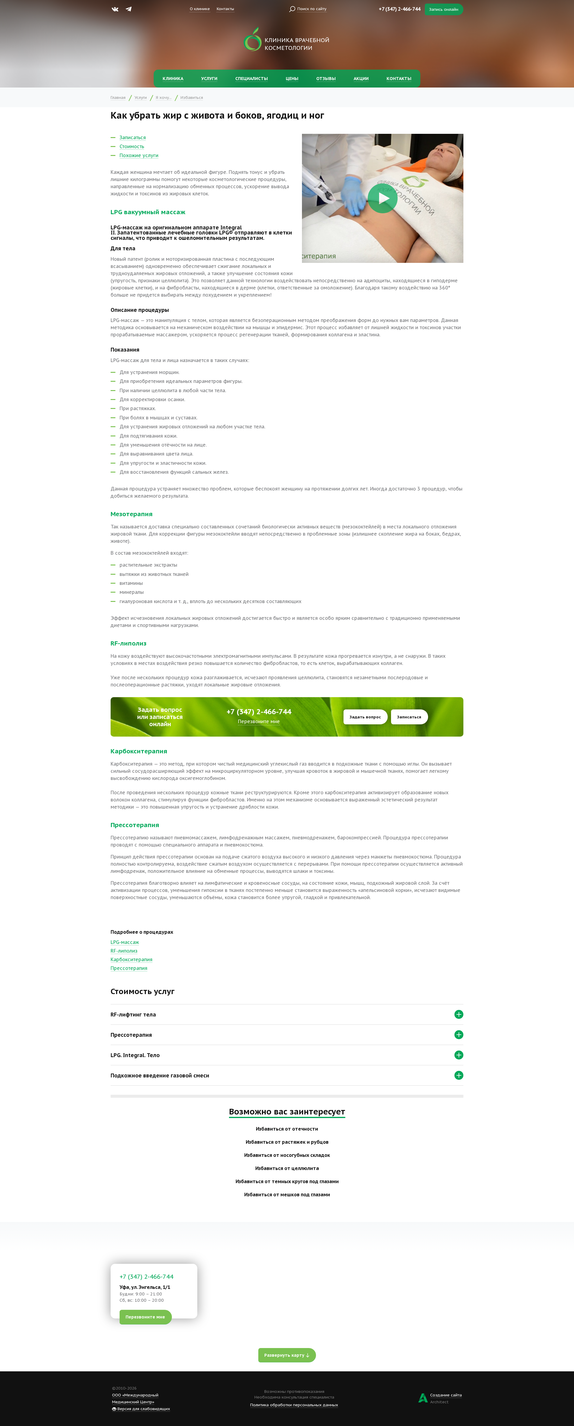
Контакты (225, 8)
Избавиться (192, 97)
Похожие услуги (139, 155)
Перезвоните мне (259, 721)
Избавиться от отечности (287, 1129)
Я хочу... (164, 97)
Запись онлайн (443, 9)
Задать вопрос (365, 717)
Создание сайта (446, 1395)
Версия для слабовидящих (143, 1408)
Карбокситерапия (131, 959)
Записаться (133, 137)
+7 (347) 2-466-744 (399, 9)
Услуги (141, 97)
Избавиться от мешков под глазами (287, 1194)
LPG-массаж (125, 942)
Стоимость (132, 146)
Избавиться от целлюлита (287, 1168)
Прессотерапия (129, 968)
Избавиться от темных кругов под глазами (287, 1181)
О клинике (200, 8)
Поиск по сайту (311, 8)
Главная (118, 97)
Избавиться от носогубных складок (287, 1155)
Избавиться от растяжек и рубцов (287, 1142)
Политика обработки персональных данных (294, 1404)
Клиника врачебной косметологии (297, 43)
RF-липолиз (124, 951)
